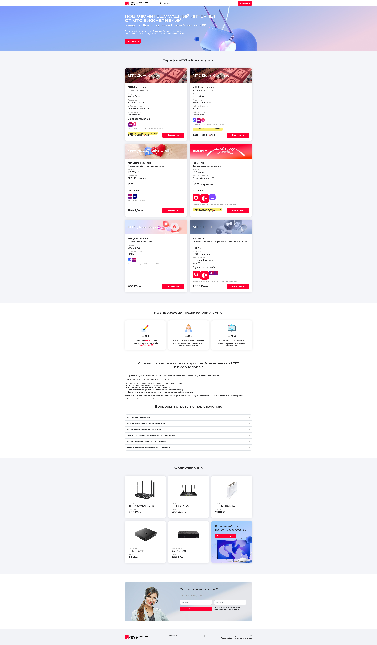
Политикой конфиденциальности (227, 609)
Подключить (133, 41)
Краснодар (166, 3)
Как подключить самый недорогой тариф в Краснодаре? (148, 441)
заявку (147, 341)
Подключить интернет (225, 536)
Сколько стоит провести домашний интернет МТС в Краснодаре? (151, 435)
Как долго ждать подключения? (139, 417)
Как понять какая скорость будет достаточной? (144, 429)
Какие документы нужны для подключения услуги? (146, 423)
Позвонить (246, 3)
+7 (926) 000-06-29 (145, 345)
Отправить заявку (196, 609)
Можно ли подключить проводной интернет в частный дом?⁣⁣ (149, 447)
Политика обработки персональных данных (236, 638)
